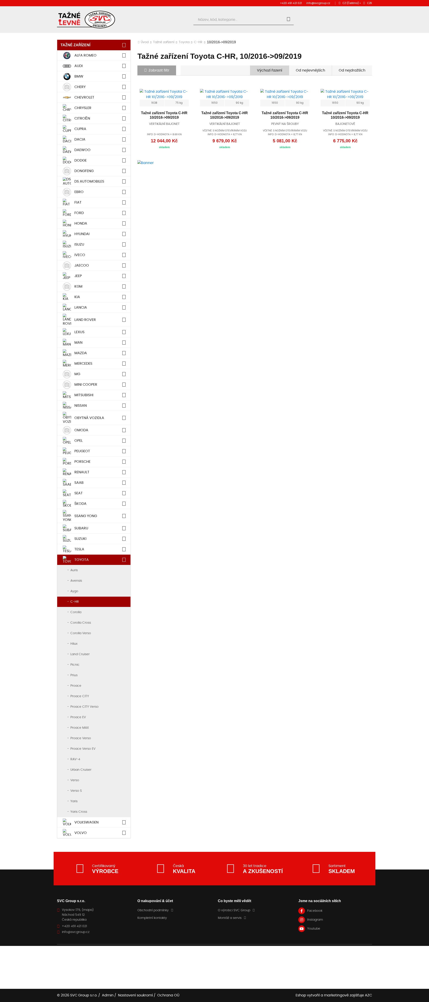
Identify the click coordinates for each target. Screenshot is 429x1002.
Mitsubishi (83, 395)
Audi (78, 66)
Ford (79, 213)
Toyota (81, 560)
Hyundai (82, 234)
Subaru (81, 528)
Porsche (82, 461)
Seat (78, 493)
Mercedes (83, 363)
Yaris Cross (78, 811)
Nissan (80, 405)
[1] (288, 19)
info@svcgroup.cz (318, 3)
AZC (368, 995)
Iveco (79, 255)
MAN (78, 342)
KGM (78, 286)
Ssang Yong (85, 516)
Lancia (80, 307)
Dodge (80, 160)
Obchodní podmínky (153, 910)
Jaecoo (81, 265)
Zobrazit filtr (159, 70)
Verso (74, 780)
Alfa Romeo (85, 55)
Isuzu (79, 244)
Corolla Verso (80, 633)
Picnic (75, 664)
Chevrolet (84, 97)
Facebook (314, 910)
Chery (80, 87)
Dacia (79, 139)
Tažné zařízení (75, 45)
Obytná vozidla (89, 418)
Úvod (145, 42)
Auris (74, 570)
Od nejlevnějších (310, 70)
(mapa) (88, 909)
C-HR (74, 601)
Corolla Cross (80, 622)
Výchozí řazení (269, 70)
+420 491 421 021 (291, 3)
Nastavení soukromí (135, 995)
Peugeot (82, 451)
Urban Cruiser (80, 769)
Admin (108, 995)
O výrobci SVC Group (234, 910)
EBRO (79, 192)
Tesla (79, 549)
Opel (78, 440)
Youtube (313, 928)
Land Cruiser (80, 654)
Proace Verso (80, 738)
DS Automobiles (89, 181)
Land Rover (85, 320)
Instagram (315, 919)
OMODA (81, 430)
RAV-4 (75, 759)
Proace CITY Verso (84, 706)
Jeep (78, 276)
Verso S (76, 790)
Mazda (80, 353)
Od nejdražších (352, 70)
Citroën (82, 118)
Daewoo (82, 150)
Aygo (74, 591)
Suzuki (80, 539)
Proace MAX (79, 727)
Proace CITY (79, 696)
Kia (77, 297)
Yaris (74, 801)
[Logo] (86, 19)
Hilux (74, 643)
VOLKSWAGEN (86, 822)
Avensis (76, 580)
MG (77, 374)
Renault (81, 472)
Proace (75, 685)
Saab (79, 482)
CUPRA (80, 129)
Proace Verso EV (82, 748)
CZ (351, 3)
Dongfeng (84, 171)
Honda (80, 223)
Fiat (78, 202)
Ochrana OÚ (168, 995)
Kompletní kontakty (152, 918)
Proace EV (78, 717)
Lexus (79, 332)
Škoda (80, 503)
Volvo (80, 833)
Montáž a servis (230, 918)
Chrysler (82, 108)
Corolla (75, 612)
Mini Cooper (85, 384)
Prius (74, 675)
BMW (78, 76)
